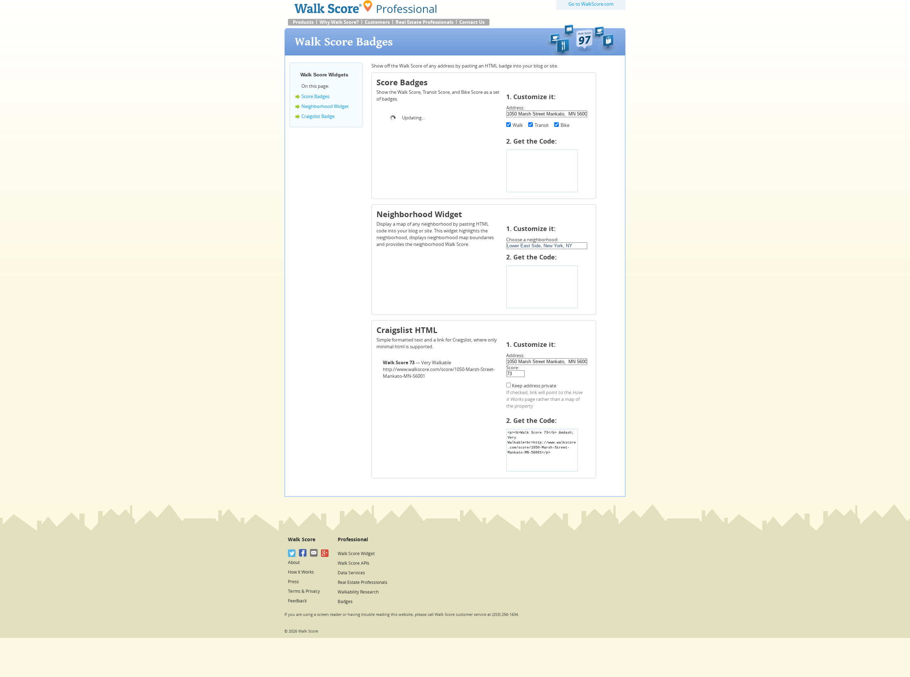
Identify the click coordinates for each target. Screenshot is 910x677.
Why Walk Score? (339, 22)
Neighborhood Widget (325, 106)
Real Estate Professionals (424, 22)
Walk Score (301, 540)
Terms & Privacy (304, 591)
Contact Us (472, 22)
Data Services (351, 572)
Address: (515, 108)
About (294, 562)
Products (303, 22)
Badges (345, 601)
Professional (353, 540)
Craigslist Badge (317, 116)
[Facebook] (303, 553)
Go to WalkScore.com (591, 4)
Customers (377, 22)
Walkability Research (358, 592)
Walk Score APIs (353, 563)
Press (293, 581)
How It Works (301, 572)
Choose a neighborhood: (532, 239)
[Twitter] (292, 553)
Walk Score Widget (356, 553)
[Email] (314, 553)
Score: (512, 367)
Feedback (297, 600)
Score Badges (315, 96)
